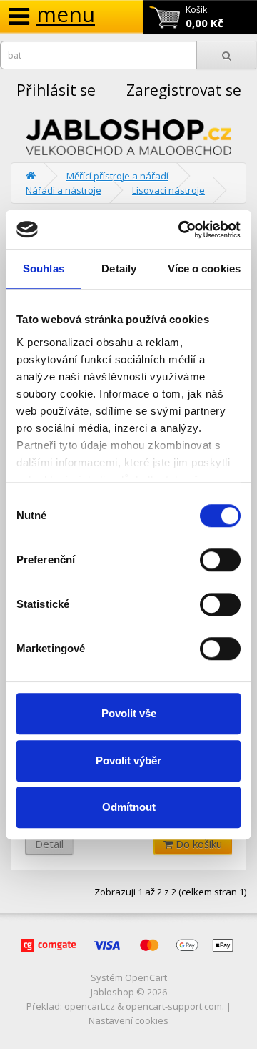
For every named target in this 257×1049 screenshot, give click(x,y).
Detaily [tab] (118, 268)
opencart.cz (89, 1006)
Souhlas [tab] (43, 268)
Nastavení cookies (128, 1020)
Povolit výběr (128, 760)
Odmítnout (129, 807)
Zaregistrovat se (183, 90)
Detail (49, 844)
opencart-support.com (174, 1006)
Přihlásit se (56, 90)
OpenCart (146, 977)
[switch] (220, 559)
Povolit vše (128, 713)
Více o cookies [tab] (204, 268)
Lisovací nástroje (168, 190)
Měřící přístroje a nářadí (117, 175)
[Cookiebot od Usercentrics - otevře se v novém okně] (181, 229)
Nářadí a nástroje (63, 190)
